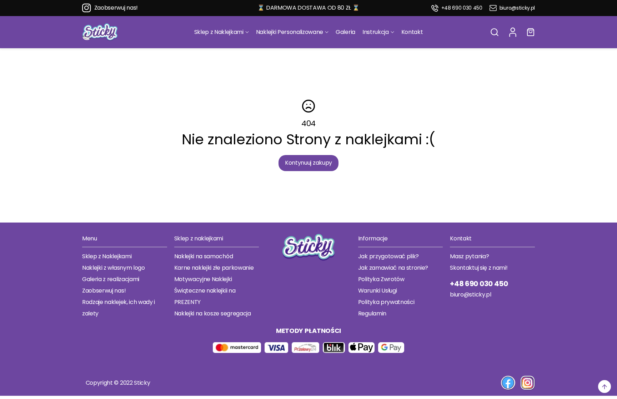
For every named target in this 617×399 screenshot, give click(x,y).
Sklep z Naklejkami (219, 32)
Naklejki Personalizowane (289, 32)
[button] (494, 32)
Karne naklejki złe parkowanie (214, 268)
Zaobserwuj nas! (116, 8)
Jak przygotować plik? (388, 256)
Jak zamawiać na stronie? (393, 268)
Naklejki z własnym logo (113, 268)
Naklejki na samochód (203, 256)
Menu (89, 238)
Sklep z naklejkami (198, 238)
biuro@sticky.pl (517, 8)
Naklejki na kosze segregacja (212, 313)
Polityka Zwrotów (381, 279)
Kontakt (412, 32)
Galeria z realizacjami (110, 279)
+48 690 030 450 (461, 8)
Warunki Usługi (377, 290)
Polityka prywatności (386, 302)
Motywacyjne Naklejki (203, 279)
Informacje (373, 238)
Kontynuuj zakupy (308, 163)
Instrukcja (375, 32)
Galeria (345, 32)
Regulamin (372, 313)
